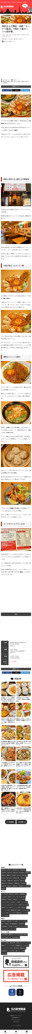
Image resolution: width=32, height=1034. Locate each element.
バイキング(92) (5, 912)
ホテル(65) (15, 921)
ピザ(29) (18, 902)
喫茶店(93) (19, 912)
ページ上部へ (16, 1033)
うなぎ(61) (4, 896)
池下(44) (19, 875)
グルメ (3, 34)
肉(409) (3, 907)
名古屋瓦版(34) (15, 937)
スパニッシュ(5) (5, 904)
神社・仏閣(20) (5, 923)
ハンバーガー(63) (6, 910)
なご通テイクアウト (6, 36)
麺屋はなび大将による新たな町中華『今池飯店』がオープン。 (23, 720)
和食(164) (11, 894)
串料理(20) (4, 899)
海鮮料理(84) (23, 894)
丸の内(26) (21, 872)
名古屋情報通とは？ (16, 1017)
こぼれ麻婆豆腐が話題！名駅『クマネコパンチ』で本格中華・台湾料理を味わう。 (23, 787)
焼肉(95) (24, 907)
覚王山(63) (24, 875)
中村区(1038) (16, 878)
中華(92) (15, 899)
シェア (7, 90)
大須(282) (4, 872)
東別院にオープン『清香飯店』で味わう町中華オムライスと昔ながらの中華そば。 (8, 699)
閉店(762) (18, 942)
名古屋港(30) (21, 923)
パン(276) (25, 912)
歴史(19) (9, 921)
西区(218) (16, 880)
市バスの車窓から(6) (6, 937)
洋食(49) (10, 899)
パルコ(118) (11, 950)
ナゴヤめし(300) (25, 910)
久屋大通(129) (15, 869)
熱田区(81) (10, 883)
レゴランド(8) (12, 929)
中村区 (18, 34)
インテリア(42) (10, 945)
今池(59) (14, 875)
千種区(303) (10, 880)
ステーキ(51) (9, 907)
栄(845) (9, 869)
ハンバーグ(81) (17, 907)
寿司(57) (17, 894)
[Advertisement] (16, 61)
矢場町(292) (23, 869)
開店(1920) (12, 942)
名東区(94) (15, 886)
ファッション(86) (26, 942)
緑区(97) (3, 888)
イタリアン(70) (5, 902)
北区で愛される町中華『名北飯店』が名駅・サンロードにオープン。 (23, 743)
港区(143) (4, 886)
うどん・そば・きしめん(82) (18, 896)
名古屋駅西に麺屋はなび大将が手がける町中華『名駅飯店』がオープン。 (8, 743)
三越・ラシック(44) (19, 950)
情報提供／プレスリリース (16, 1015)
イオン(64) (4, 953)
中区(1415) (23, 878)
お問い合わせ (16, 1021)
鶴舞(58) (9, 875)
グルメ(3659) (5, 894)
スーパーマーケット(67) (7, 948)
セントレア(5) (5, 929)
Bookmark (26, 90)
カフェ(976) (12, 912)
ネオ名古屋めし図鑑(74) (7, 934)
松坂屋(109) (4, 950)
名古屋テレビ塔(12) (13, 926)
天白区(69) (27, 886)
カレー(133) (25, 904)
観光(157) (4, 921)
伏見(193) (15, 872)
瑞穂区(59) (17, 883)
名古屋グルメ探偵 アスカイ (9, 41)
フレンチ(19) (24, 902)
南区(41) (9, 886)
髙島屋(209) (23, 948)
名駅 (15, 34)
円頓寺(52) (27, 872)
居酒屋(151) (13, 910)
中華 (27, 34)
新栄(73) (3, 875)
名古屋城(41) (5, 926)
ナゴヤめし (23, 34)
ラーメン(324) (21, 899)
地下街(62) (16, 948)
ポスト (16, 90)
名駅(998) (4, 869)
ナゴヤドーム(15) (23, 926)
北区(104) (22, 880)
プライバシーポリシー (16, 1019)
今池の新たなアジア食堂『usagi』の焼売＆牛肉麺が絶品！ (23, 699)
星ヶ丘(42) (9, 878)
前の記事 (11, 822)
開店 (7, 34)
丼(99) (9, 896)
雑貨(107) (4, 945)
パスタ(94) (12, 902)
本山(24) (3, 878)
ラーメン (11, 34)
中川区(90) (23, 883)
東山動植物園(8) (13, 923)
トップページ (5, 1033)
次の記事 (21, 822)
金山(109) (9, 872)
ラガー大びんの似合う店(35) (20, 934)
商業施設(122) (19, 945)
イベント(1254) (5, 942)
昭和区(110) (4, 883)
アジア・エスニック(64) (15, 904)
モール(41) (25, 945)
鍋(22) (19, 910)
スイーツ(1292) (5, 915)
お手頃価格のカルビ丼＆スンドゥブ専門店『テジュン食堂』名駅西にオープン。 (8, 764)
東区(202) (4, 880)
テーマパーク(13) (23, 921)
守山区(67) (21, 886)
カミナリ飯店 (13, 661)
